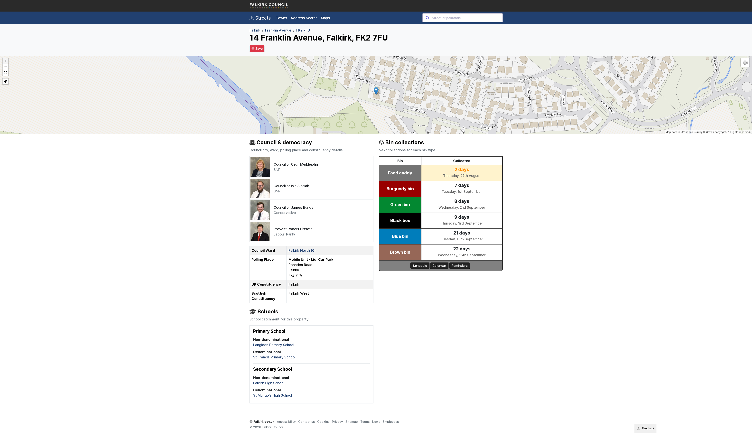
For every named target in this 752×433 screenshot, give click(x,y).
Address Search (304, 18)
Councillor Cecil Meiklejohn (296, 164)
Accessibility (286, 422)
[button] (376, 91)
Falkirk (254, 30)
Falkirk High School (268, 383)
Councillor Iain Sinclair (291, 186)
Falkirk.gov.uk (263, 422)
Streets (262, 18)
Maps (325, 18)
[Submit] (427, 18)
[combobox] (462, 17)
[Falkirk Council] (269, 6)
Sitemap (351, 422)
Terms (365, 422)
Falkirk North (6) (302, 250)
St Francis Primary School (274, 357)
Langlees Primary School (273, 345)
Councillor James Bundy (293, 207)
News (376, 422)
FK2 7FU (303, 30)
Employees (391, 422)
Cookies (323, 422)
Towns (281, 18)
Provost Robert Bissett (293, 229)
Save (259, 49)
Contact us (306, 422)
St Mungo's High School (272, 395)
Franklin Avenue (278, 30)
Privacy (337, 422)
